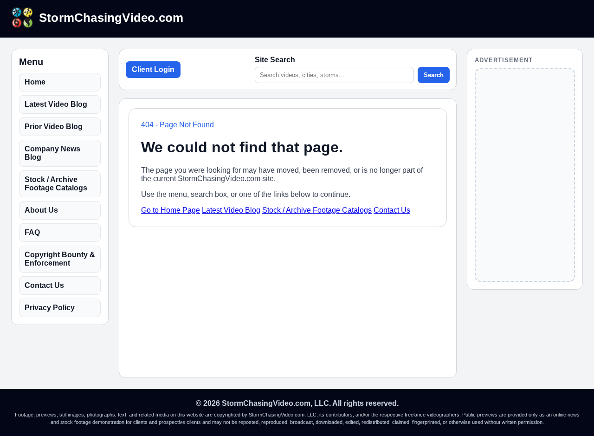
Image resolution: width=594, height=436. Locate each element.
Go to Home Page (170, 210)
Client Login (153, 69)
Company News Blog (52, 153)
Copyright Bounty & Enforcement (60, 259)
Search (434, 75)
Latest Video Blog (56, 104)
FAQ (32, 232)
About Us (41, 210)
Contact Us (44, 285)
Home (35, 82)
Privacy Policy (50, 308)
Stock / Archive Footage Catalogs (56, 184)
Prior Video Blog (54, 126)
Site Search (275, 60)
